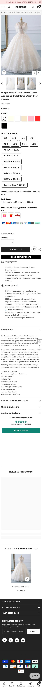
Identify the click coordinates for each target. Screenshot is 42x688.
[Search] (9, 7)
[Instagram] (11, 640)
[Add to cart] (27, 579)
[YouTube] (23, 640)
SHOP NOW (32, 2)
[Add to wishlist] (34, 249)
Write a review (21, 430)
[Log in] (33, 7)
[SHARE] (39, 249)
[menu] (2, 7)
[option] (21, 2)
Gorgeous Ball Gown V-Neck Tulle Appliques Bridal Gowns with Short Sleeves (21, 587)
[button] (34, 73)
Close (40, 2)
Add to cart (16, 249)
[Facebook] (4, 640)
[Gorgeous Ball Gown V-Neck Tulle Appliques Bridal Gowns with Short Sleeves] (21, 568)
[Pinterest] (17, 640)
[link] (21, 534)
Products (10, 12)
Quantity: (4, 238)
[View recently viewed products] (39, 341)
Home (3, 12)
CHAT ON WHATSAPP (21, 257)
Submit (33, 631)
